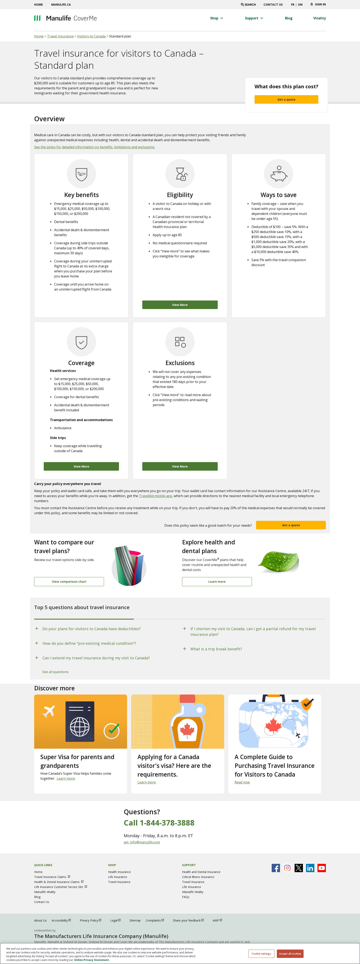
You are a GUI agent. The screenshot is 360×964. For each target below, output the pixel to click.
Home (38, 4)
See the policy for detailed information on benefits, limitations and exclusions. (94, 147)
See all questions (55, 672)
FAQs (185, 897)
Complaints (157, 920)
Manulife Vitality (44, 892)
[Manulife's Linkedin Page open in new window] (310, 868)
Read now (242, 782)
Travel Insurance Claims (54, 877)
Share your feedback (190, 920)
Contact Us (273, 4)
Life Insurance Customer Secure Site (62, 887)
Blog (37, 897)
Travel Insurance (60, 36)
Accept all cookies (290, 953)
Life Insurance (117, 877)
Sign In (320, 4)
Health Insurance (119, 872)
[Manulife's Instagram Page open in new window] (287, 868)
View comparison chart (69, 582)
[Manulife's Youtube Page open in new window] (322, 868)
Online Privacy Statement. (92, 960)
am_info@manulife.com (142, 842)
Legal (117, 920)
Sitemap (135, 920)
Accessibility (63, 920)
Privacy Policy (92, 920)
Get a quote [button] (291, 525)
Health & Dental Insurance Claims (61, 882)
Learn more (217, 582)
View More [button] (180, 305)
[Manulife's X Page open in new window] (299, 868)
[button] (217, 18)
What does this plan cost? (286, 86)
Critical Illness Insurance (198, 877)
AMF (219, 920)
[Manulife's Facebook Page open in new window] (276, 868)
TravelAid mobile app (155, 496)
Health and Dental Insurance (201, 872)
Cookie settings (261, 953)
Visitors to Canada (91, 36)
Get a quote (286, 99)
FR (292, 4)
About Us (40, 920)
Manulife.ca (61, 4)
